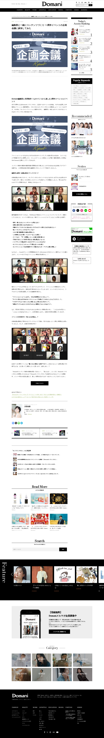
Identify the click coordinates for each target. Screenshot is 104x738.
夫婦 (81, 91)
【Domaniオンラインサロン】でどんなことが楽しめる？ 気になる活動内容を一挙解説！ (37, 394)
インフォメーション (19, 16)
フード (40, 712)
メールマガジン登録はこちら (81, 214)
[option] (21, 579)
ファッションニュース (16, 717)
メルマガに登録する (59, 631)
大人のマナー (84, 85)
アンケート (81, 238)
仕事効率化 (80, 89)
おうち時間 (88, 87)
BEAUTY (27, 10)
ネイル (23, 723)
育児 (74, 89)
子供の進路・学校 (51, 719)
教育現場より (50, 715)
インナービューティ (26, 725)
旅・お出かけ (41, 721)
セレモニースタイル (77, 99)
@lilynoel (30, 414)
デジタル (34, 715)
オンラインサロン (27, 16)
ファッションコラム (16, 712)
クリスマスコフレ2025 (26, 721)
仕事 (34, 712)
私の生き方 (41, 725)
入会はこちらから (40, 383)
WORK (34, 10)
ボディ (23, 717)
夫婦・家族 (41, 723)
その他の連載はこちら (81, 194)
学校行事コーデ (51, 712)
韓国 (86, 97)
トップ (13, 16)
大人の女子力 (81, 87)
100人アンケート (42, 727)
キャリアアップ (87, 91)
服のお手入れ (80, 93)
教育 (86, 93)
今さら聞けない (76, 85)
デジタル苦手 (76, 101)
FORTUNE (69, 10)
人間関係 (75, 87)
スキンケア (24, 712)
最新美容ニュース (25, 719)
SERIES (76, 10)
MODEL (60, 10)
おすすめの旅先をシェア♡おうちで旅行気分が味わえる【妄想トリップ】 (33, 397)
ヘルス (40, 717)
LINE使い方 (84, 95)
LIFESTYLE (42, 10)
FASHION (20, 10)
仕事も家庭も (76, 91)
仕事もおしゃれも (77, 95)
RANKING (84, 10)
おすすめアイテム (15, 715)
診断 (74, 93)
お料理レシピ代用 (86, 99)
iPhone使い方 (83, 101)
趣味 (89, 89)
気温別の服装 (76, 103)
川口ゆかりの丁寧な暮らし (78, 97)
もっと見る (81, 72)
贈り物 (40, 729)
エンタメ (41, 715)
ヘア (23, 715)
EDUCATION (52, 10)
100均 (85, 89)
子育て (40, 719)
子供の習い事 (50, 717)
